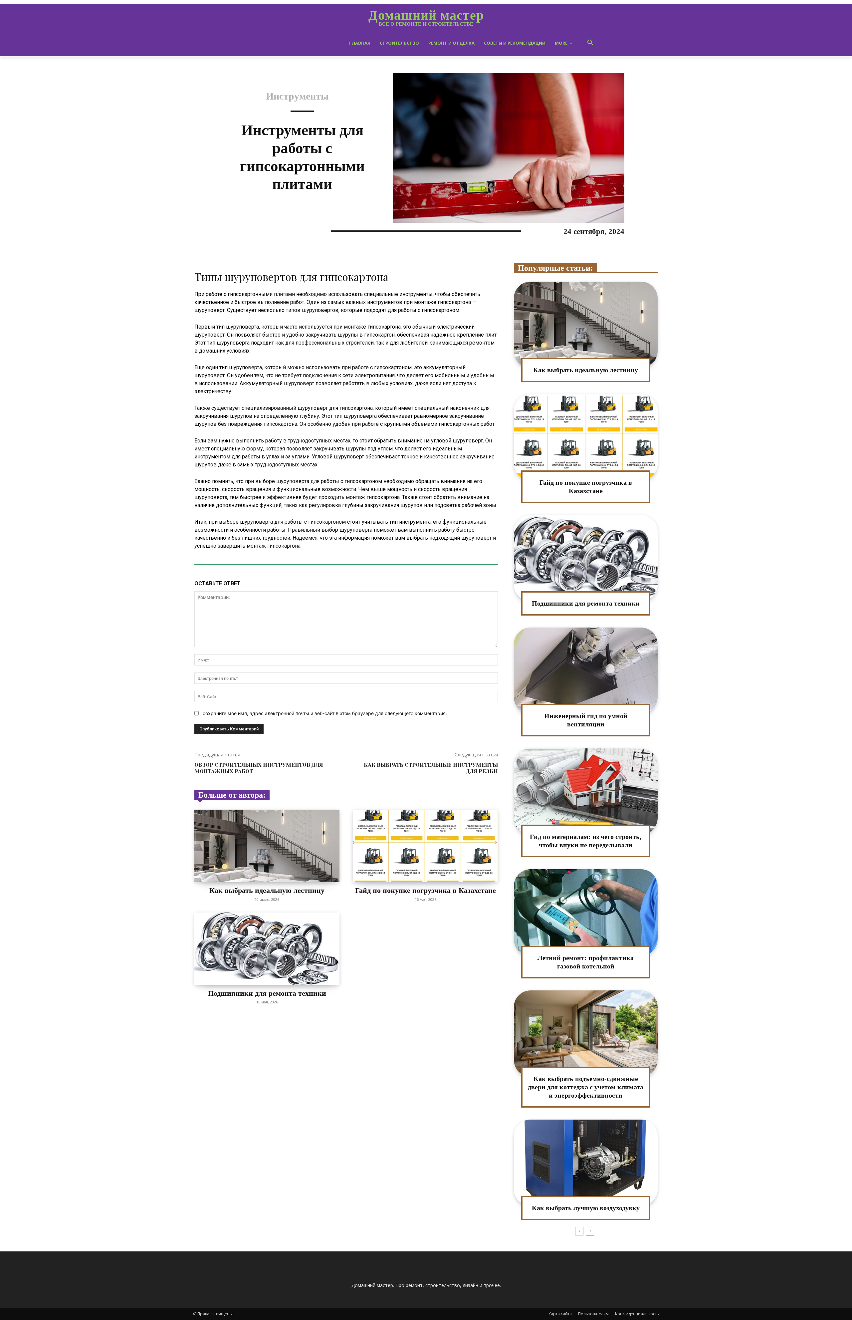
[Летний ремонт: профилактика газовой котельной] (586, 912)
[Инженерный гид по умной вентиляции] (586, 671)
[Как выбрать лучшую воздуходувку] (586, 1163)
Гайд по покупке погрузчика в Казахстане (425, 890)
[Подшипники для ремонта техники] (266, 949)
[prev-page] (579, 1231)
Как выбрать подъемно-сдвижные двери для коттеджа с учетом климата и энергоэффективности (585, 1087)
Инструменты (297, 96)
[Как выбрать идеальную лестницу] (266, 846)
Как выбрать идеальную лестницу (266, 890)
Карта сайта (560, 1314)
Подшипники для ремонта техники (267, 993)
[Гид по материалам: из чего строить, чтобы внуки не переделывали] (586, 791)
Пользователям (593, 1314)
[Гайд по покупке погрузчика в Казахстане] (425, 846)
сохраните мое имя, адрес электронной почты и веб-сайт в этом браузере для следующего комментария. (325, 713)
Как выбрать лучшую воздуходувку (586, 1207)
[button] (590, 43)
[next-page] (590, 1231)
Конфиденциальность (637, 1314)
